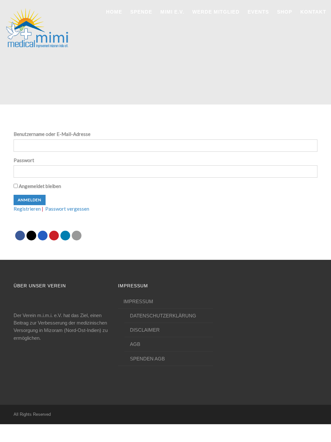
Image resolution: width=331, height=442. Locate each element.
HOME (114, 12)
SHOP (284, 12)
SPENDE (141, 12)
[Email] (76, 235)
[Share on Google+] (43, 235)
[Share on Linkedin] (65, 235)
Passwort (24, 160)
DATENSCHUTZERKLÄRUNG (163, 315)
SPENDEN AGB (147, 358)
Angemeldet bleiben (39, 186)
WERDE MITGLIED (216, 12)
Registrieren (27, 209)
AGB (135, 344)
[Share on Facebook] (20, 235)
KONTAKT (313, 12)
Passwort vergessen (67, 209)
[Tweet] (31, 235)
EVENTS (258, 12)
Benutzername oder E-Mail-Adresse (52, 134)
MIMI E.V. (172, 12)
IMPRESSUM (138, 301)
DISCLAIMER (145, 330)
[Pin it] (54, 235)
